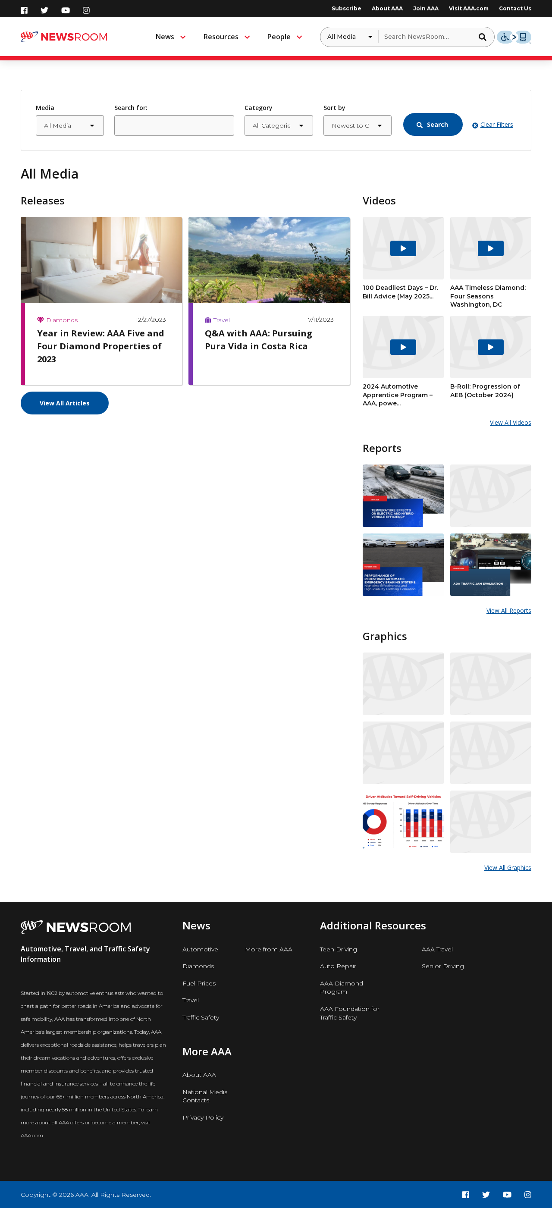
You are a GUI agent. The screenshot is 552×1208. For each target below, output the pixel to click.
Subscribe (346, 8)
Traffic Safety (200, 1017)
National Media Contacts (205, 1096)
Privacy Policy (202, 1117)
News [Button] (165, 36)
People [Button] (279, 36)
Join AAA (426, 8)
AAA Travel (437, 949)
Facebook (24, 10)
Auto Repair (338, 966)
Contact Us (515, 8)
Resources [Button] (221, 36)
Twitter (44, 10)
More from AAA (268, 949)
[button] (485, 36)
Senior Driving (443, 966)
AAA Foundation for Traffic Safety (350, 1013)
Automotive (200, 949)
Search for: (130, 108)
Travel (190, 1000)
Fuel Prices (199, 983)
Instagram (86, 10)
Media (45, 108)
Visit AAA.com (469, 8)
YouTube (65, 10)
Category (259, 108)
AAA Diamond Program (341, 987)
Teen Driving (338, 949)
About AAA (387, 8)
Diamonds (198, 966)
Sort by (334, 108)
